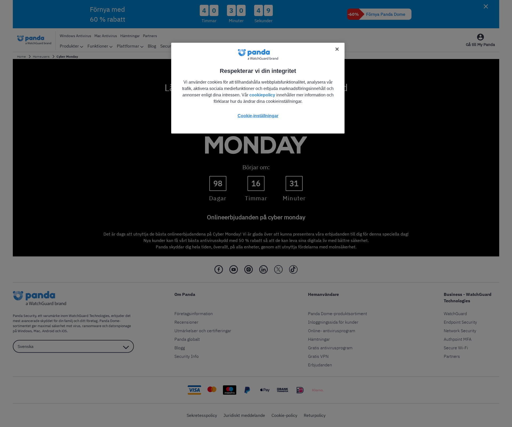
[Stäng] (337, 49)
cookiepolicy (262, 95)
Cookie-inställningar (258, 115)
